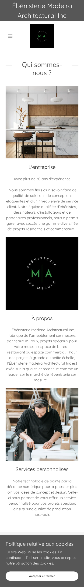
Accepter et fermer (42, 576)
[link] (42, 36)
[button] (11, 36)
